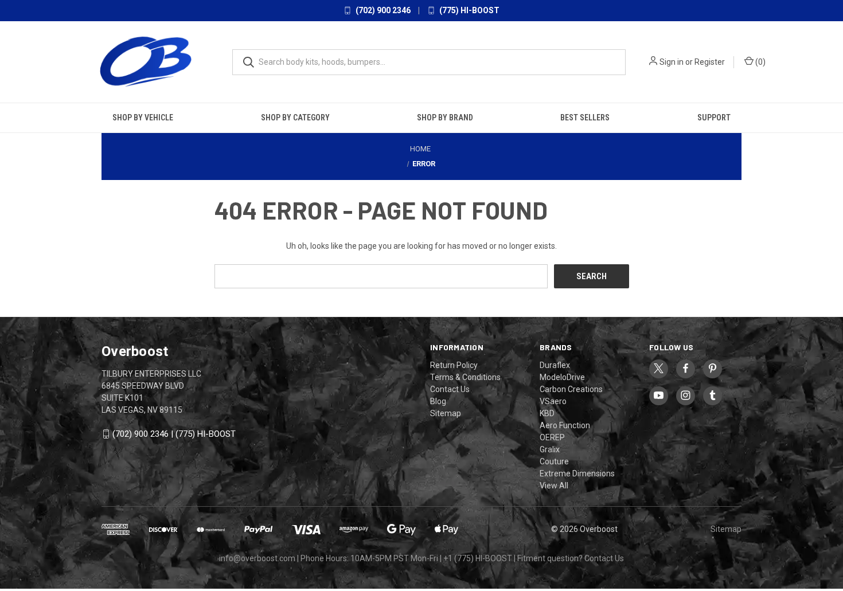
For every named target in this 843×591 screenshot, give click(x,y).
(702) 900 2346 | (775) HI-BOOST (174, 434)
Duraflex (555, 365)
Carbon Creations (571, 389)
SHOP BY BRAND (445, 117)
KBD (547, 413)
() (760, 61)
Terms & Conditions (465, 377)
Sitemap (445, 413)
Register (709, 61)
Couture (554, 461)
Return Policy (454, 365)
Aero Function (565, 425)
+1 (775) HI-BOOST (477, 558)
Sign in (671, 61)
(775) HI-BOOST (468, 10)
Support (714, 117)
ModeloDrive (562, 377)
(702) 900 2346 (382, 10)
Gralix (550, 449)
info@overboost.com (257, 558)
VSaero (553, 401)
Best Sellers (585, 117)
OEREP (552, 437)
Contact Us (450, 389)
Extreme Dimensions (577, 473)
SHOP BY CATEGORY (295, 117)
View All (554, 485)
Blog (438, 401)
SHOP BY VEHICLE (142, 117)
